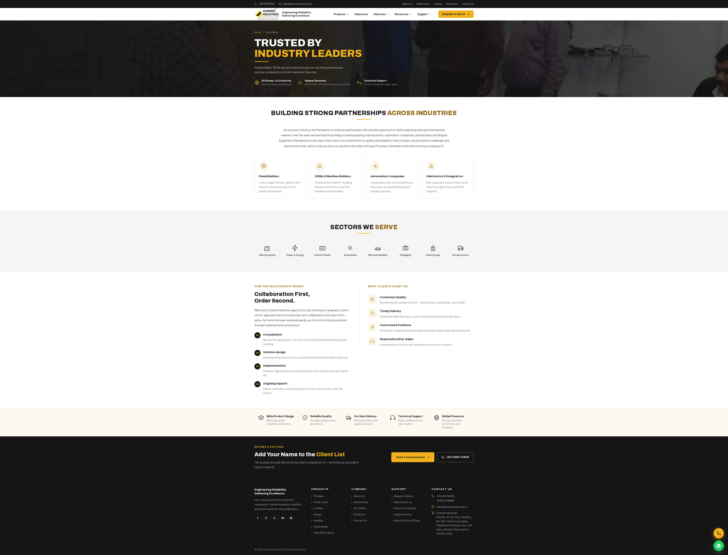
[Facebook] (257, 518)
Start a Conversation (410, 457)
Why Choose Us (403, 502)
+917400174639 (266, 3)
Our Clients (360, 508)
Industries (361, 14)
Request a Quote (453, 14)
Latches (318, 508)
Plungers (319, 496)
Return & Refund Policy (407, 520)
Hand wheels (321, 526)
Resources (452, 3)
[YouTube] (282, 518)
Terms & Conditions (405, 508)
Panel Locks (321, 502)
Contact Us (468, 3)
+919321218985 (445, 500)
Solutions (380, 14)
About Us (407, 3)
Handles (318, 520)
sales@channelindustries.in (297, 3)
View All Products (324, 532)
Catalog (438, 3)
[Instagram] (291, 518)
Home (257, 32)
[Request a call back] (719, 533)
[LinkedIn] (274, 518)
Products (340, 14)
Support (422, 14)
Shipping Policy (402, 514)
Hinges (318, 514)
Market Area (423, 3)
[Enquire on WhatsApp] (719, 546)
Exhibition (359, 514)
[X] (266, 518)
